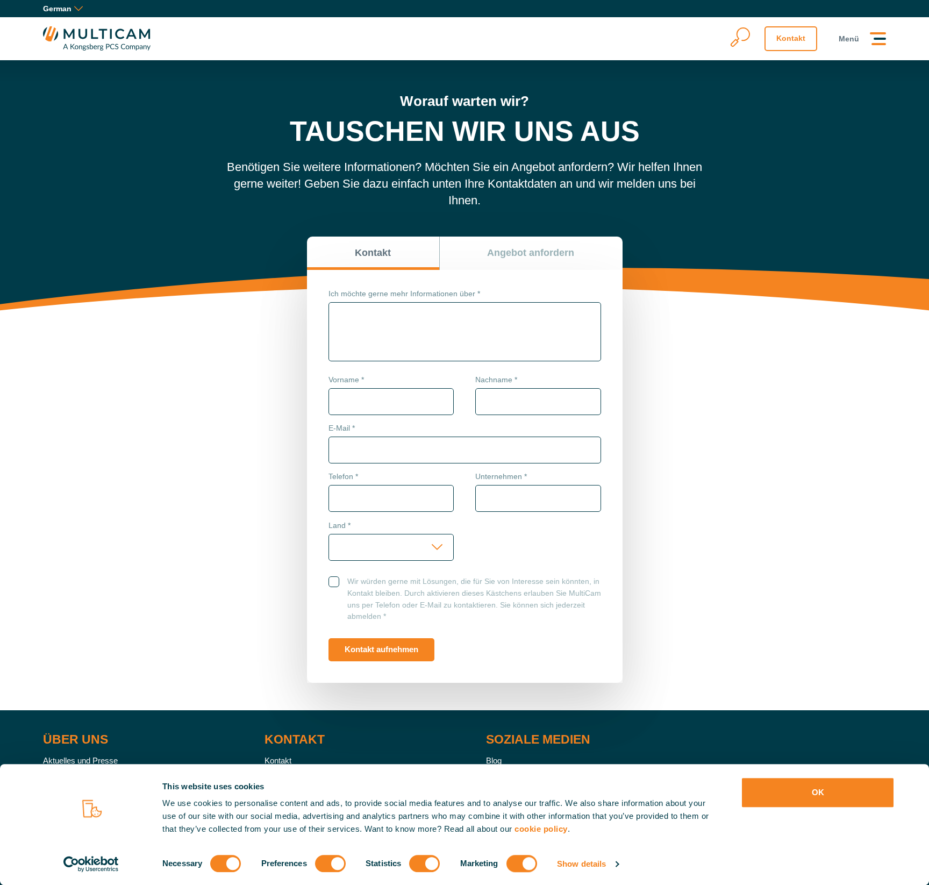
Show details (581, 863)
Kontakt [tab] (373, 252)
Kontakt (790, 38)
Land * (339, 525)
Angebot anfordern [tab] (530, 252)
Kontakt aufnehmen (381, 649)
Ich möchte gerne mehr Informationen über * (404, 293)
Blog (494, 760)
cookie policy (541, 828)
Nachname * (496, 379)
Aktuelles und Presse (80, 760)
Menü (849, 38)
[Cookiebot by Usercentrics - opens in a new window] (91, 864)
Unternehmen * (501, 476)
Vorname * (346, 379)
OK (818, 792)
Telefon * (343, 476)
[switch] (330, 863)
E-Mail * (341, 428)
